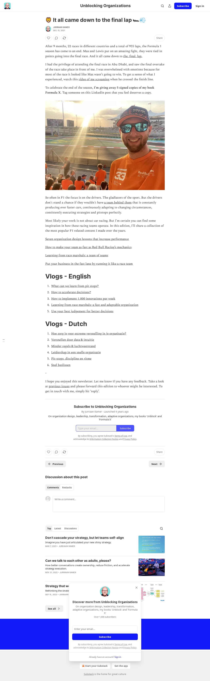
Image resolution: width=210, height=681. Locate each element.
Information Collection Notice (104, 647)
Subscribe (183, 6)
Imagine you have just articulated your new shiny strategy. (78, 542)
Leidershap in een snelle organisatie (76, 352)
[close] (136, 587)
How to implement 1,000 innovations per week (83, 298)
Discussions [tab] (70, 528)
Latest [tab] (57, 528)
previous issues (59, 386)
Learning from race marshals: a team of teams (76, 255)
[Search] (162, 6)
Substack (89, 674)
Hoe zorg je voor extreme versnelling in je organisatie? (88, 333)
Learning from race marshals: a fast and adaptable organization (94, 305)
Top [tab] (49, 528)
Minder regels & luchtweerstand (73, 346)
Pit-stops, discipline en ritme (71, 358)
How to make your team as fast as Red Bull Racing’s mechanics (88, 247)
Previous (57, 464)
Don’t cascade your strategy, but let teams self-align (84, 538)
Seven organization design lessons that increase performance (87, 239)
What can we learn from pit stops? (75, 286)
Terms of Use (121, 644)
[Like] (48, 38)
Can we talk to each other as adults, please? (78, 561)
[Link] (40, 276)
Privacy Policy (129, 647)
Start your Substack (96, 665)
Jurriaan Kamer (61, 27)
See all (52, 608)
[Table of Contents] (3, 340)
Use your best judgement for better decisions (82, 311)
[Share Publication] (169, 6)
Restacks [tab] (67, 487)
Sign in (200, 6)
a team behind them (118, 202)
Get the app (121, 665)
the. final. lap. (132, 56)
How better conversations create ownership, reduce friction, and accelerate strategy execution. (87, 567)
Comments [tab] (53, 487)
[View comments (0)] (56, 38)
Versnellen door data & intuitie (72, 339)
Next (154, 464)
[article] (105, 544)
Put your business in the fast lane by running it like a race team (89, 263)
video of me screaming (94, 79)
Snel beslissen (60, 365)
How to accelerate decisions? (71, 292)
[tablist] (59, 487)
